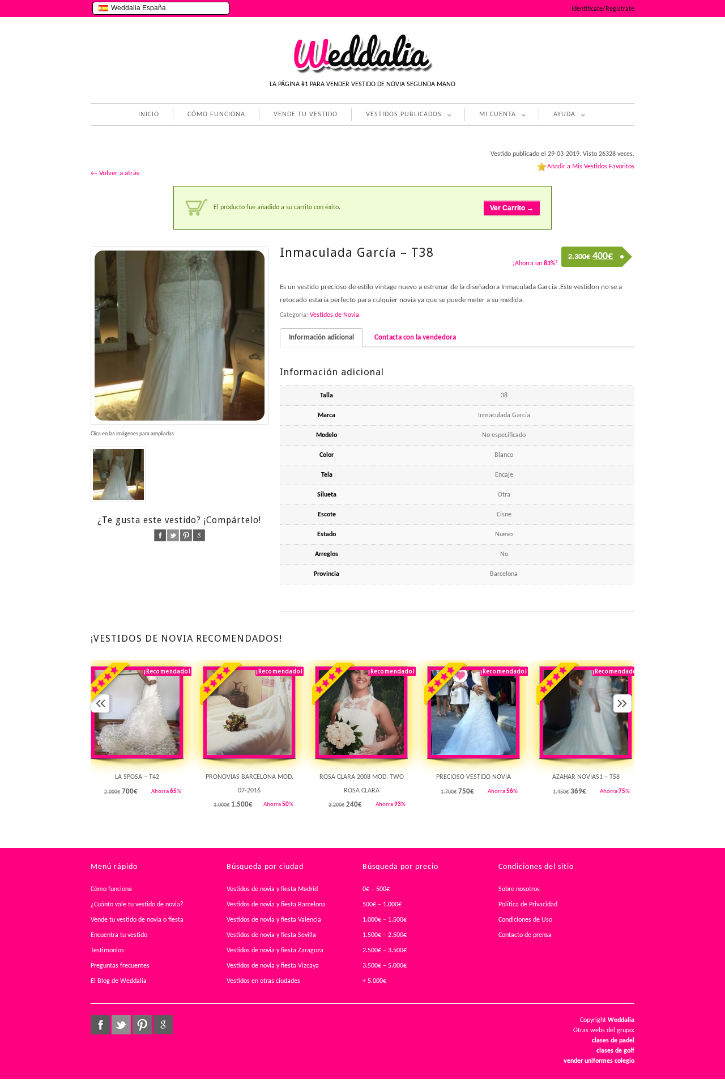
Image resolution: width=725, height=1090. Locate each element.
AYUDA (557, 116)
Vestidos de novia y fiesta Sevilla (271, 935)
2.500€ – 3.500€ (384, 950)
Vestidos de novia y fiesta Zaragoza (275, 950)
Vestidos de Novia (334, 315)
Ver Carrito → (512, 208)
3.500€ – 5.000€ (384, 965)
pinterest (186, 535)
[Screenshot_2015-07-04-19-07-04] (118, 474)
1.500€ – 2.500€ (384, 935)
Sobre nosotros (519, 889)
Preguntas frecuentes (120, 965)
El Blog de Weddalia (119, 981)
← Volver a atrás (115, 173)
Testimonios (107, 950)
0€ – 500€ (376, 889)
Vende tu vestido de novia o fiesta (137, 920)
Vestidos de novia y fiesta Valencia (274, 920)
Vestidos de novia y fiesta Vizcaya (273, 965)
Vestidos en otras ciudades (263, 981)
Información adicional (321, 337)
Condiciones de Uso (525, 920)
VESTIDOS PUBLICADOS (396, 116)
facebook (160, 535)
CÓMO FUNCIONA (216, 114)
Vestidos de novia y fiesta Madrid (272, 889)
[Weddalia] (362, 72)
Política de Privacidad (527, 904)
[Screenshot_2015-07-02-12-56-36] (179, 336)
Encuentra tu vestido (119, 935)
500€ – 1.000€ (382, 904)
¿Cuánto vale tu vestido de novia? (137, 904)
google (199, 535)
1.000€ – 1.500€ (384, 920)
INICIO (148, 114)
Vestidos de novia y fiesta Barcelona (276, 904)
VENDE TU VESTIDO (306, 114)
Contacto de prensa (525, 935)
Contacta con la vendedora (415, 337)
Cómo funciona (111, 889)
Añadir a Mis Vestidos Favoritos (590, 166)
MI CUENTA (490, 116)
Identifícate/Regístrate (603, 9)
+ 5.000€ (374, 981)
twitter (173, 535)
